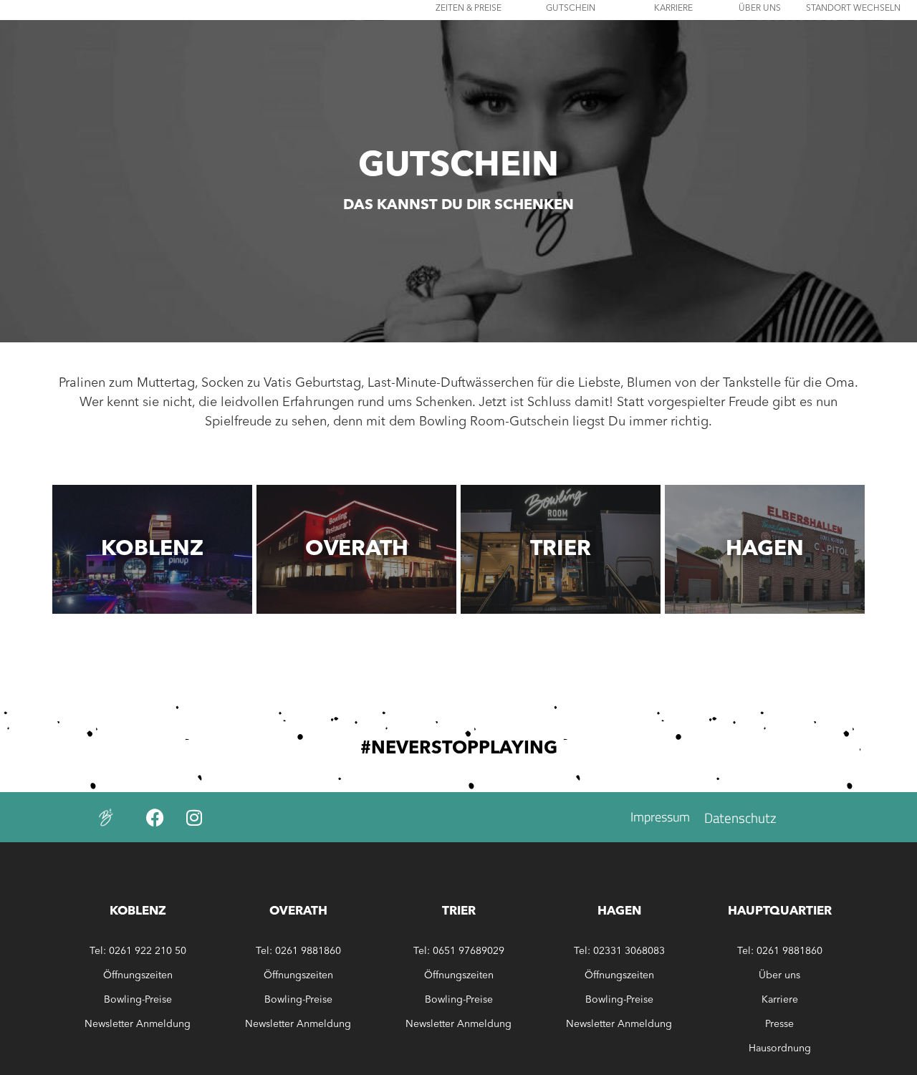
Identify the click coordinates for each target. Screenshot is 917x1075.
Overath (356, 549)
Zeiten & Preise (468, 8)
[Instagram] (194, 817)
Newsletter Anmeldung (138, 1024)
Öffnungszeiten (138, 975)
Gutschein (570, 8)
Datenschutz (740, 817)
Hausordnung (780, 1048)
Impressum (660, 816)
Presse (779, 1024)
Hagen (765, 549)
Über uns (779, 975)
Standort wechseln (853, 8)
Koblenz (152, 549)
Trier (560, 549)
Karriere (673, 8)
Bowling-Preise (138, 1000)
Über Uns (760, 8)
